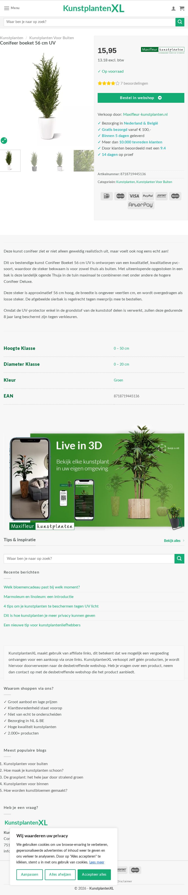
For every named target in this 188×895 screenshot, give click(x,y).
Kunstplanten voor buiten (26, 764)
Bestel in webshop (137, 98)
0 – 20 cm (121, 364)
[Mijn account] (173, 8)
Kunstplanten (11, 38)
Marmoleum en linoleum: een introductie (38, 597)
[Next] (87, 97)
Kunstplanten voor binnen (26, 784)
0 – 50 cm (121, 348)
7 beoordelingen (134, 83)
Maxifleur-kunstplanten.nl (145, 114)
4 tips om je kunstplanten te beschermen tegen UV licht (51, 606)
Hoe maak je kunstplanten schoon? (33, 770)
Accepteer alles (94, 874)
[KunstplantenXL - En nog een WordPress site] (94, 8)
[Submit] (180, 22)
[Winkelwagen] (181, 8)
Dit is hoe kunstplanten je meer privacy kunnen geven (49, 616)
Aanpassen (29, 874)
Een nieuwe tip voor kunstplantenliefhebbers (42, 625)
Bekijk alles (172, 541)
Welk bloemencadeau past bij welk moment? (42, 587)
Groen (118, 380)
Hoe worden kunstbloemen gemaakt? (35, 790)
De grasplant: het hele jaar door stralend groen (43, 777)
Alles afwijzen (60, 874)
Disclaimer (124, 881)
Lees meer (96, 862)
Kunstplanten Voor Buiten (51, 38)
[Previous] (6, 97)
